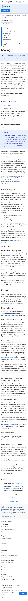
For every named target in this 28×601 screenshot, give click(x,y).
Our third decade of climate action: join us (12, 590)
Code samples (4, 557)
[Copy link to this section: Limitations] (12, 290)
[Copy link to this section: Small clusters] (12, 247)
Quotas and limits (12, 178)
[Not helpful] (13, 20)
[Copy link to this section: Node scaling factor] (19, 190)
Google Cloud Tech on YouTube (8, 579)
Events (3, 572)
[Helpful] (11, 20)
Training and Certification (7, 562)
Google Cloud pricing (6, 526)
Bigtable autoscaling (16, 483)
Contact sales (4, 531)
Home (2, 15)
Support (3, 541)
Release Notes (4, 543)
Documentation (9, 15)
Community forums (6, 538)
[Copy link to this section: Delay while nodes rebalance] (23, 320)
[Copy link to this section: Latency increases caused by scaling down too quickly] (20, 381)
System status (4, 546)
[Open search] (17, 2)
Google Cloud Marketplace (7, 529)
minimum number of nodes (8, 357)
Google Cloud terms (7, 587)
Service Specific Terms (20, 139)
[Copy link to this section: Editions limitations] (16, 433)
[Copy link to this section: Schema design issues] (18, 400)
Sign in (24, 1)
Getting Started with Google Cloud (9, 555)
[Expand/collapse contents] (10, 28)
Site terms (17, 585)
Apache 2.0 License (5, 510)
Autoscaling (7, 105)
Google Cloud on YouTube (7, 577)
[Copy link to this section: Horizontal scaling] (17, 102)
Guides (4, 17)
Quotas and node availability (11, 315)
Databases (17, 15)
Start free (5, 10)
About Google (4, 585)
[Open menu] (2, 2)
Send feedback (7, 24)
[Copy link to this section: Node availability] (14, 308)
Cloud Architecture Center (7, 560)
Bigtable (7, 6)
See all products (5, 524)
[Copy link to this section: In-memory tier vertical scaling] (8, 127)
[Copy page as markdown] (17, 50)
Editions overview (21, 58)
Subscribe (23, 593)
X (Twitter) (4, 574)
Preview (21, 237)
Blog (2, 569)
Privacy (11, 585)
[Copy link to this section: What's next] (12, 480)
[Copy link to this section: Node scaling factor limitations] (24, 444)
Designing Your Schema (10, 424)
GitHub (3, 552)
